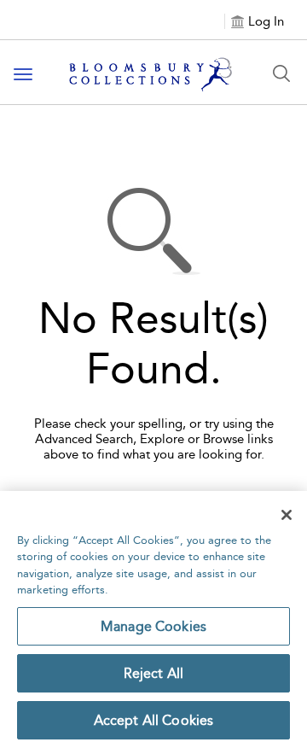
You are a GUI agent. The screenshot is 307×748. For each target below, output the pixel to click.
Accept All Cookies (154, 720)
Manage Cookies (153, 626)
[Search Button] (281, 73)
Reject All (154, 673)
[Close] (286, 515)
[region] (153, 619)
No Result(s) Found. (153, 344)
